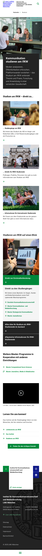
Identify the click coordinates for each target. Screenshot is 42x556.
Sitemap (6, 522)
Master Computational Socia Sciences (19, 367)
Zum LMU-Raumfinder (13, 515)
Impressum (7, 531)
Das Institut (10, 434)
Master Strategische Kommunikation (19, 312)
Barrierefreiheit (8, 536)
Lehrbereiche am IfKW (13, 430)
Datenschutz (7, 527)
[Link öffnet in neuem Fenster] (21, 478)
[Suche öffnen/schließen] (38, 4)
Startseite (16, 12)
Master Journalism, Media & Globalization (20, 372)
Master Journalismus (14, 316)
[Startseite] (6, 469)
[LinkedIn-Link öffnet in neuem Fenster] (36, 475)
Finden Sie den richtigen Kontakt (24, 446)
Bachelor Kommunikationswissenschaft (20, 302)
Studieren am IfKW (12, 438)
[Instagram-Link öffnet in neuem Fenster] (36, 469)
